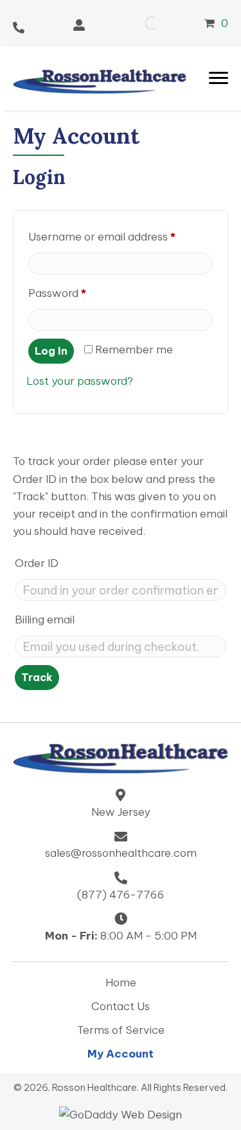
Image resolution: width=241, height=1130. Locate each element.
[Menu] (218, 78)
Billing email (45, 619)
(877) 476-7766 (120, 895)
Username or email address (120, 236)
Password (79, 292)
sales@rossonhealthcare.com (121, 853)
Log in (51, 350)
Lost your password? (79, 381)
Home (120, 982)
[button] (79, 25)
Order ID (36, 563)
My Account (120, 1054)
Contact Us (120, 1006)
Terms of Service (121, 1030)
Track (37, 677)
